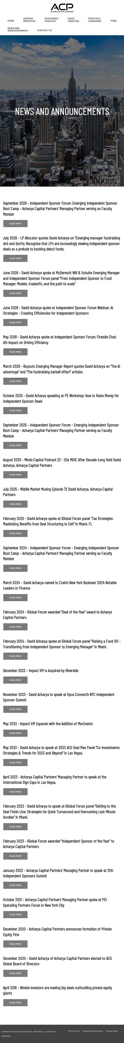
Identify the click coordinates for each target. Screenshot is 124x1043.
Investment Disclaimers (93, 1031)
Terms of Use (74, 1031)
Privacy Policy (112, 1031)
